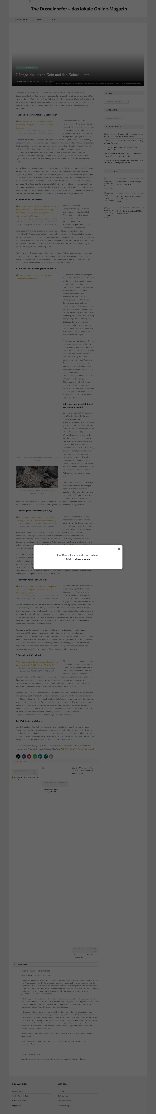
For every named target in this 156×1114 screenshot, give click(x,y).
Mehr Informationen (78, 559)
